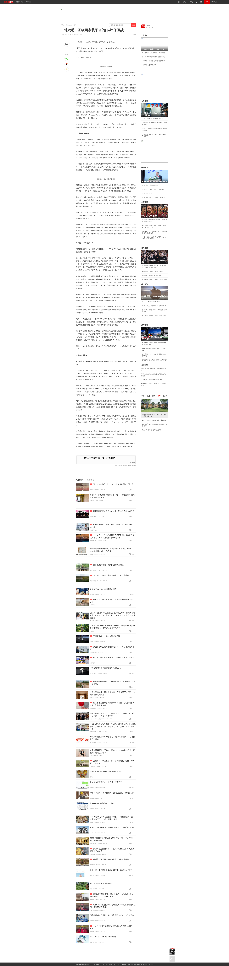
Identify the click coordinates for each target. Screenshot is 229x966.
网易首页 (18, 2)
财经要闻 (144, 168)
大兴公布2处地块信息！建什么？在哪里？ (100, 458)
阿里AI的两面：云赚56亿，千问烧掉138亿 (154, 306)
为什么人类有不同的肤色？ (149, 407)
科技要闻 (144, 284)
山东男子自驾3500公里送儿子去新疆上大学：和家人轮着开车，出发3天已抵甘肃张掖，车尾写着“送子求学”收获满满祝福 (112, 615)
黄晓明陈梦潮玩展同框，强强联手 (151, 275)
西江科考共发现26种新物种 (101, 883)
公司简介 (102, 964)
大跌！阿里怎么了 (147, 193)
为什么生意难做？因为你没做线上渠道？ (109, 565)
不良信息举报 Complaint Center (134, 964)
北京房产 (144, 35)
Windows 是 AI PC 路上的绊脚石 (103, 937)
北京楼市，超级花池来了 (149, 65)
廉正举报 (145, 964)
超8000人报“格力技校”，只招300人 (104, 803)
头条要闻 (144, 101)
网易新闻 (148, 25)
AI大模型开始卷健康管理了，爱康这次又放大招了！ (113, 657)
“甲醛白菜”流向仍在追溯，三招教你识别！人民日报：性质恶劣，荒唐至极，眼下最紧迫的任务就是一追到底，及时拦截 (113, 726)
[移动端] (179, 2)
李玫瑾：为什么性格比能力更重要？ (152, 399)
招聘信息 (113, 964)
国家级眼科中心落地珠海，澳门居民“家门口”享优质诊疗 (112, 915)
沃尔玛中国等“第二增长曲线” (150, 185)
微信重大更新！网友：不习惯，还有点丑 (106, 782)
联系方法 (108, 964)
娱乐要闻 (144, 248)
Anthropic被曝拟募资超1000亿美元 (152, 302)
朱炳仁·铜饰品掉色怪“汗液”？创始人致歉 (106, 771)
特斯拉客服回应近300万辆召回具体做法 (105, 668)
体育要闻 (144, 202)
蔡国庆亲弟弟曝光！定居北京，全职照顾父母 (154, 279)
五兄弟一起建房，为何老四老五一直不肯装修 (111, 575)
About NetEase (95, 964)
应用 (22, 2)
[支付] (197, 2)
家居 (148, 396)
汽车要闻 (144, 325)
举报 (134, 34)
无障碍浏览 (28, 2)
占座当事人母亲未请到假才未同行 (103, 589)
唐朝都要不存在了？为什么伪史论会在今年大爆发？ (113, 511)
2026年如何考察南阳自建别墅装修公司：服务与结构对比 (112, 827)
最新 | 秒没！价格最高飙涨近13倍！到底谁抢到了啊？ (111, 870)
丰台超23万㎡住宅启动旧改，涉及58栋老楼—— (154, 53)
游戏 (153, 396)
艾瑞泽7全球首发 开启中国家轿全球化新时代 (154, 360)
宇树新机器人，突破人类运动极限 (106, 636)
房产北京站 (132, 462)
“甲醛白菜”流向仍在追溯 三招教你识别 (153, 118)
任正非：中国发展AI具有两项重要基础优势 (154, 315)
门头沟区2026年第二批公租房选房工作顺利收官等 (154, 57)
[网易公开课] (185, 2)
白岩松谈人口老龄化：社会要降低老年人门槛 (154, 403)
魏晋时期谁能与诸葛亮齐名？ (150, 412)
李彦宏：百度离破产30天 (149, 416)
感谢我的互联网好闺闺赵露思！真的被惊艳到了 (112, 859)
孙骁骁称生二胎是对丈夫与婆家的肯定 (153, 271)
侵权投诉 (150, 964)
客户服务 (118, 964)
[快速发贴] (67, 44)
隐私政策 (124, 964)
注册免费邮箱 (214, 2)
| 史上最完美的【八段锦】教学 (151, 379)
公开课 (165, 396)
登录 (207, 2)
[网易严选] (191, 2)
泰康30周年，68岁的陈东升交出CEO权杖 (153, 189)
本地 (143, 396)
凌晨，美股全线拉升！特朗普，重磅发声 (153, 197)
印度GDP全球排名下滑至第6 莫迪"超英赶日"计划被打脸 (112, 793)
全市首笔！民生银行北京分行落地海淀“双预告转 (154, 61)
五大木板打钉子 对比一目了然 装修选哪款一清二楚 (113, 484)
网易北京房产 (69, 25)
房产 (159, 396)
